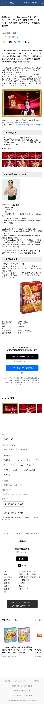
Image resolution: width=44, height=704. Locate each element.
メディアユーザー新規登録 (22, 368)
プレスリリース (16, 533)
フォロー (22, 559)
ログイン (27, 3)
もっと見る (38, 620)
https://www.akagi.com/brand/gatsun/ (15, 494)
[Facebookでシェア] (15, 42)
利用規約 (36, 681)
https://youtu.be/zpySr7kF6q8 (17, 122)
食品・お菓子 (9, 449)
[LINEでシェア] (19, 42)
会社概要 (7, 681)
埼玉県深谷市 (7, 485)
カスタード (8, 465)
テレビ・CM (22, 449)
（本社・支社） (18, 485)
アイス (6, 470)
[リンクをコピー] (30, 42)
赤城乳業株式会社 (31, 533)
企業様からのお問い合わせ (22, 691)
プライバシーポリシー (22, 681)
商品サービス (9, 439)
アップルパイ (32, 460)
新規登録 (34, 3)
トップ (5, 533)
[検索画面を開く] (41, 2)
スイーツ (7, 475)
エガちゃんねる (29, 470)
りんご (29, 465)
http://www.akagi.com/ (27, 571)
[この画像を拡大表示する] (10, 408)
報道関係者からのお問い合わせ (22, 686)
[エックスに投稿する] (10, 42)
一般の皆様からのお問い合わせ (22, 696)
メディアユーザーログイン (22, 357)
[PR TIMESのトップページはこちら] (9, 3)
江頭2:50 (16, 470)
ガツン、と (19, 460)
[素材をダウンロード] (25, 42)
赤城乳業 (7, 460)
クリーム (19, 465)
